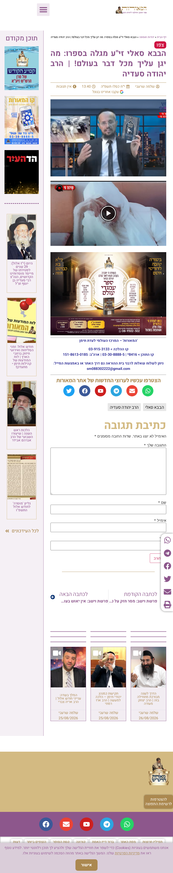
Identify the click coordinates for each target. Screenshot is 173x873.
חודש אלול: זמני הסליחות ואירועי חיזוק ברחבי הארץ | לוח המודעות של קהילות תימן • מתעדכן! (22, 356)
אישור (86, 865)
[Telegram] (116, 390)
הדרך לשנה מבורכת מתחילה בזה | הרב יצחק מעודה (148, 698)
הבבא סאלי (154, 407)
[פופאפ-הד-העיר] (22, 192)
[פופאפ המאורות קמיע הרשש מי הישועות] (22, 89)
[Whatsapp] (147, 390)
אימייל (160, 520)
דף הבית (161, 37)
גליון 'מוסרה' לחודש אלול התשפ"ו (22, 507)
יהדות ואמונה (146, 37)
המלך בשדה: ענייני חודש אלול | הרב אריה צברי (68, 698)
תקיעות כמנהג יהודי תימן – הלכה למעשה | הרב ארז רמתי (108, 698)
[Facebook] (84, 390)
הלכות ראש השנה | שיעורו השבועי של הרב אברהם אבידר (21, 435)
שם (162, 502)
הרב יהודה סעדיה (124, 407)
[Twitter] (69, 390)
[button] (43, 9)
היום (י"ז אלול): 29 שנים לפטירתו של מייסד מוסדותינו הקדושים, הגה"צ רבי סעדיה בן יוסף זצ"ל (22, 273)
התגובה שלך (155, 445)
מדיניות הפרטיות (127, 853)
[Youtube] (100, 390)
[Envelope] (132, 390)
